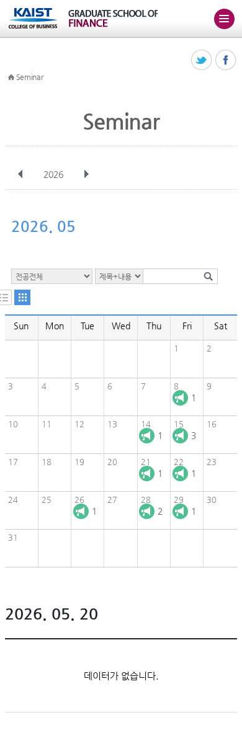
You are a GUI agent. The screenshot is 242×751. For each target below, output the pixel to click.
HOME (11, 77)
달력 (22, 297)
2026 (53, 174)
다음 (86, 174)
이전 (20, 174)
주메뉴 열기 (224, 18)
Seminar (29, 77)
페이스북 (226, 60)
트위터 (202, 60)
